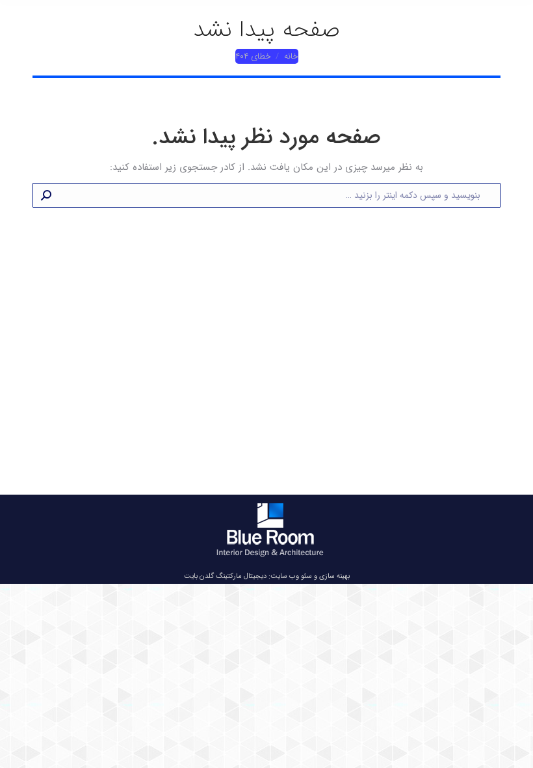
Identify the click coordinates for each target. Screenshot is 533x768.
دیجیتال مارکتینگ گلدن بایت (225, 576)
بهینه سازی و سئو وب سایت (310, 576)
